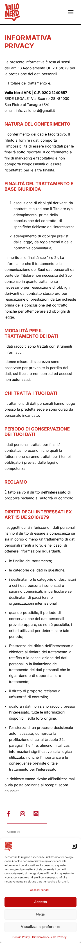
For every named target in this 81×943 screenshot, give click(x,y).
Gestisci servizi (39, 890)
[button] (74, 846)
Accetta (40, 902)
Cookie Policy (21, 937)
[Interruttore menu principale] (70, 12)
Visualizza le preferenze (40, 926)
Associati (13, 832)
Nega (40, 914)
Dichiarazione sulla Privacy (49, 937)
